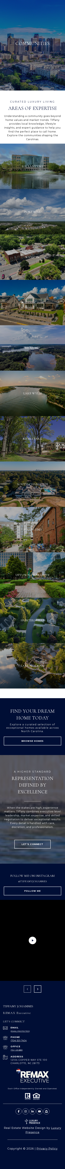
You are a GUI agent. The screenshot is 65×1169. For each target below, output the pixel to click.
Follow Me (32, 891)
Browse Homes (32, 741)
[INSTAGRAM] (26, 1111)
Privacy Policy (47, 1148)
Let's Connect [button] (32, 844)
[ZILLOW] (46, 1111)
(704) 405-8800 (17, 1050)
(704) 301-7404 (19, 1040)
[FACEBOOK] (19, 1111)
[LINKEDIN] (32, 1111)
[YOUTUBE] (39, 1111)
